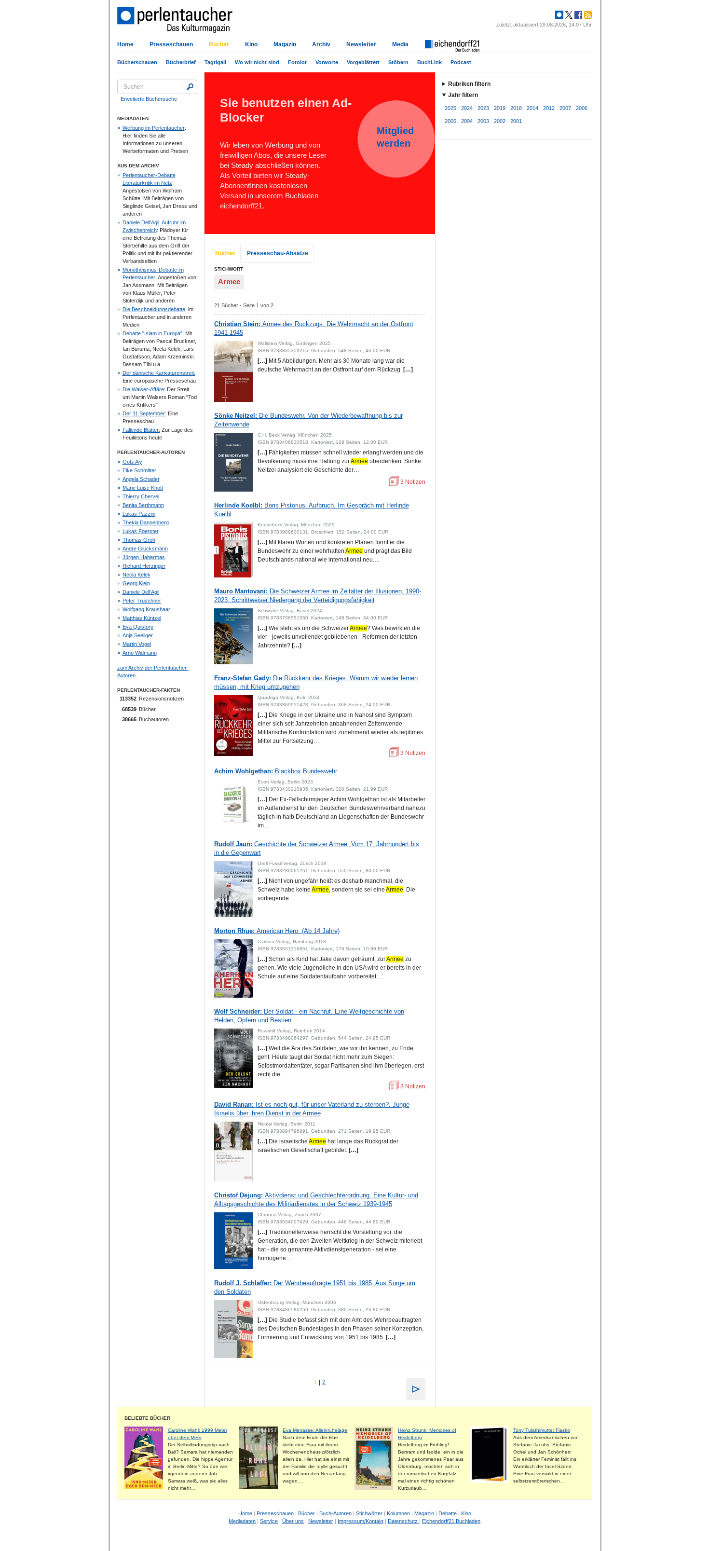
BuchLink (429, 62)
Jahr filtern (463, 95)
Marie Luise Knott (143, 488)
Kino (251, 44)
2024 (467, 108)
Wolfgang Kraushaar (146, 609)
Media (400, 44)
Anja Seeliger (138, 635)
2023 (483, 108)
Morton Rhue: (277, 930)
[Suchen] (190, 87)
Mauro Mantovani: (317, 596)
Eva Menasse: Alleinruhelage (315, 1430)
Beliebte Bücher (147, 1418)
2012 (549, 108)
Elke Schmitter (139, 470)
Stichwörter (369, 1513)
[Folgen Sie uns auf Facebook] (577, 15)
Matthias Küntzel (142, 618)
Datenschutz (403, 1521)
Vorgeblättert (363, 62)
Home (125, 44)
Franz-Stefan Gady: (316, 682)
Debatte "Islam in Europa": (153, 333)
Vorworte (326, 62)
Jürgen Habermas (144, 557)
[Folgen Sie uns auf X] (568, 15)
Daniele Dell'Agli (141, 592)
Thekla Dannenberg (146, 522)
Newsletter (361, 44)
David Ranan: (311, 1109)
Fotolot (297, 62)
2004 (467, 121)
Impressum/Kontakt (360, 1521)
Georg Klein (136, 583)
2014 (532, 108)
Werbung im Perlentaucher (154, 128)
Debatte (447, 1513)
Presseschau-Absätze (277, 253)
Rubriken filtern (469, 84)
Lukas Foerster (141, 531)
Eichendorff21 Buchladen (451, 1521)
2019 (499, 108)
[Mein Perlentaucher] (559, 15)
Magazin (284, 44)
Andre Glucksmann (145, 548)
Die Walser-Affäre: (144, 389)
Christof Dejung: (316, 1200)
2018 (516, 108)
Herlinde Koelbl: (311, 510)
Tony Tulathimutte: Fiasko (541, 1430)
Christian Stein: (313, 328)
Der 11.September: (144, 413)
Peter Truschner (142, 601)
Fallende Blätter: (141, 430)
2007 (565, 108)
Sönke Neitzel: (308, 420)
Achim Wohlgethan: (275, 771)
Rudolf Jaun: (316, 848)
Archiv (321, 44)
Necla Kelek (136, 574)
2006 (581, 108)
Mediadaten (242, 1521)
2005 (450, 121)
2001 (516, 121)
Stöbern (398, 62)
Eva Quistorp (138, 627)
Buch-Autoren (335, 1513)
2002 (499, 121)
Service (269, 1521)
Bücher (219, 44)
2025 (450, 108)
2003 (483, 121)
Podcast (460, 62)
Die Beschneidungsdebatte (154, 309)
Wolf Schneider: (309, 1016)
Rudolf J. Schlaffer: (314, 1287)
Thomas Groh (139, 540)
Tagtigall (215, 62)
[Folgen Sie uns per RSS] (587, 15)
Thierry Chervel (141, 496)
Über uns (293, 1521)
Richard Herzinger (144, 566)
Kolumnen (398, 1513)
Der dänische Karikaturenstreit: (159, 373)
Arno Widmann (140, 653)
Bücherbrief (181, 62)
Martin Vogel (137, 644)
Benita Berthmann (143, 505)
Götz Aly (132, 462)
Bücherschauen (137, 62)
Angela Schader (141, 479)
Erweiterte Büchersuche (149, 99)
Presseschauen (171, 44)
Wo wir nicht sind (257, 62)
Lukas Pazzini (139, 514)
